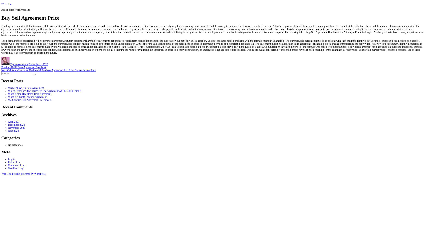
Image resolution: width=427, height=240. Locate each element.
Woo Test (6, 4)
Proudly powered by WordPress (29, 173)
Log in (11, 159)
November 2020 (16, 127)
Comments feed (16, 165)
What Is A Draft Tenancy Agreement (27, 97)
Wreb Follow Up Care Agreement (26, 87)
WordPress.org (16, 168)
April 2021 (14, 121)
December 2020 (16, 124)
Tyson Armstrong (19, 64)
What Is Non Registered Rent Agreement (29, 93)
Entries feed (14, 162)
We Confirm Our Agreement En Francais (29, 99)
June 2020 (13, 130)
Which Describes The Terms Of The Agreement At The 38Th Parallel (44, 91)
